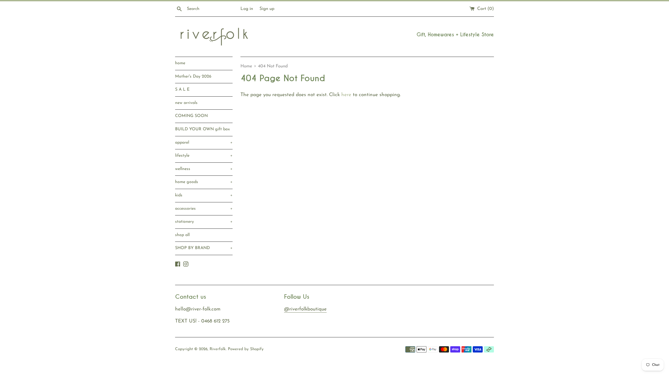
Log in (246, 9)
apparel (204, 142)
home (180, 63)
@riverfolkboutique (305, 309)
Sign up (266, 9)
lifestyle (204, 156)
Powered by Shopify (246, 349)
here (346, 94)
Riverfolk (218, 349)
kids (204, 195)
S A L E (182, 89)
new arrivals (186, 103)
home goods (204, 182)
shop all (182, 235)
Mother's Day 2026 (193, 76)
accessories (204, 209)
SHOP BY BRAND (204, 248)
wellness (204, 169)
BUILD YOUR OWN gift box (202, 129)
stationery (204, 222)
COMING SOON (191, 116)
